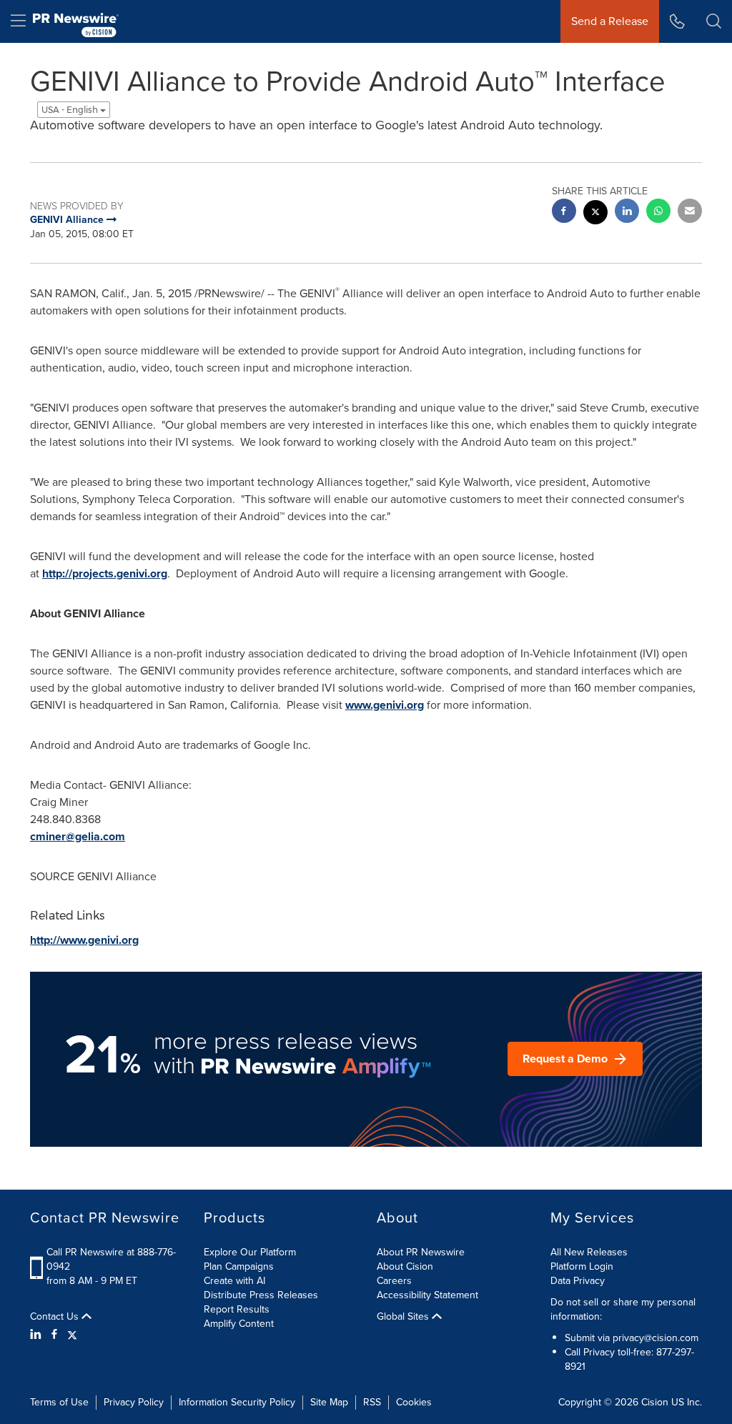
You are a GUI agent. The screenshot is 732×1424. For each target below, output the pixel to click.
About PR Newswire (421, 1252)
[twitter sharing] (595, 214)
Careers (394, 1280)
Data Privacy (577, 1280)
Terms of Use (59, 1402)
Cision (654, 1402)
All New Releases (589, 1252)
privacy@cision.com (655, 1337)
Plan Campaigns (239, 1266)
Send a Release (609, 21)
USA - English (70, 109)
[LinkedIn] (37, 1335)
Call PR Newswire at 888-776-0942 (111, 1259)
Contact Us (55, 1317)
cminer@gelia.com (77, 836)
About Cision (405, 1266)
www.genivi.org (384, 705)
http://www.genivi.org (84, 940)
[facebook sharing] (564, 212)
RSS (372, 1402)
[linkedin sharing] (627, 212)
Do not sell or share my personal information (623, 1309)
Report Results (236, 1309)
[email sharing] (690, 212)
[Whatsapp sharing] (658, 212)
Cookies (414, 1402)
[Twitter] (72, 1335)
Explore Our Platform (250, 1252)
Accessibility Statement (427, 1295)
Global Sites (404, 1317)
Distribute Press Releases (261, 1295)
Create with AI (234, 1280)
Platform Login (581, 1266)
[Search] (714, 21)
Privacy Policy (134, 1402)
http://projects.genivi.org (104, 573)
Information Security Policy (237, 1402)
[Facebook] (54, 1335)
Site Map (329, 1402)
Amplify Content (239, 1323)
